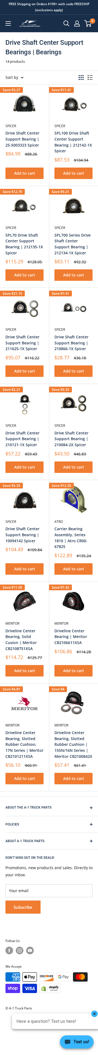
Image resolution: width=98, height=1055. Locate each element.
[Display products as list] (90, 77)
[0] (88, 23)
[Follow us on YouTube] (30, 950)
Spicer (10, 126)
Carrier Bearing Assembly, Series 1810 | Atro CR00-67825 (70, 537)
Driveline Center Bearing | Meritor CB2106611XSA (70, 636)
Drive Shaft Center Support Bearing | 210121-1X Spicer (22, 438)
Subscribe (23, 907)
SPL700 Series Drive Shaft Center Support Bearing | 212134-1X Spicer (72, 244)
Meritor (12, 623)
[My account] (77, 23)
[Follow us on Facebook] (9, 950)
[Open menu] (8, 23)
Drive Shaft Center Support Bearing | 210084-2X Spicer (71, 438)
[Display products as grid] (81, 77)
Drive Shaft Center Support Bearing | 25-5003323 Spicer (22, 138)
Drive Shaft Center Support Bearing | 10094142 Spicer (22, 534)
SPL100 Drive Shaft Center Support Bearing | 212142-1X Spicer (73, 141)
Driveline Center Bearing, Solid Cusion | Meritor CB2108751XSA (21, 639)
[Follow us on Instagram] (19, 950)
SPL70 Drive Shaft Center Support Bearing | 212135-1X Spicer (24, 244)
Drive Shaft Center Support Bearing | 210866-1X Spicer (71, 342)
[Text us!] (77, 1043)
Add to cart (24, 173)
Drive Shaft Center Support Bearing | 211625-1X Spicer (22, 342)
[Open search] (66, 23)
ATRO (58, 521)
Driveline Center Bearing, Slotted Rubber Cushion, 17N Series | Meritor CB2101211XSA (24, 744)
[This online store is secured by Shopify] (50, 988)
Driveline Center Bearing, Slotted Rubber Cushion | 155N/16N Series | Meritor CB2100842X (73, 744)
